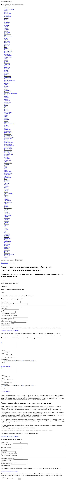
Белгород (6, 29)
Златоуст (6, 257)
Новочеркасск (8, 144)
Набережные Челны (9, 123)
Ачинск (6, 12)
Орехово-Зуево (8, 163)
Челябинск (7, 42)
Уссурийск (7, 235)
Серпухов (6, 199)
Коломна (6, 92)
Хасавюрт (6, 68)
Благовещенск (8, 36)
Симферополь (8, 208)
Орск (5, 166)
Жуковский (7, 255)
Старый (6, 212)
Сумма (3, 302)
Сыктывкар (7, 218)
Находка (6, 125)
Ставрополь (7, 213)
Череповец (7, 44)
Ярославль (7, 253)
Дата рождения (5, 313)
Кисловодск (7, 90)
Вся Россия (7, 250)
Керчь (5, 87)
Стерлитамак (7, 215)
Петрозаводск (7, 174)
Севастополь (7, 200)
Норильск (6, 141)
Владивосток (7, 241)
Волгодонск (7, 242)
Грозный (6, 65)
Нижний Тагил (8, 138)
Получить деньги (5, 325)
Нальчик (6, 126)
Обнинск (6, 157)
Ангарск (6, 15)
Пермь (5, 170)
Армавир (6, 18)
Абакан (6, 10)
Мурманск (7, 119)
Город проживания (6, 321)
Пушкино (6, 180)
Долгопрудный (8, 51)
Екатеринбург (8, 55)
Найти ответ (19, 260)
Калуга (6, 79)
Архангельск (7, 16)
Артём (5, 19)
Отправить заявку (5, 366)
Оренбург (6, 164)
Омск (5, 161)
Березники (7, 32)
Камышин (6, 81)
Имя (2, 308)
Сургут (6, 216)
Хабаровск (7, 67)
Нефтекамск (7, 129)
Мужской (7, 315)
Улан (5, 232)
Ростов (6, 184)
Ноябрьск (6, 155)
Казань (6, 84)
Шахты (6, 205)
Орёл (5, 167)
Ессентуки (7, 63)
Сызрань (6, 219)
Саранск (6, 195)
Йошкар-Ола (7, 76)
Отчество (4, 310)
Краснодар (7, 100)
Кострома (6, 97)
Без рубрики (7, 34)
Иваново (6, 73)
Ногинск (6, 139)
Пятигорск (7, 182)
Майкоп (6, 115)
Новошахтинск (8, 151)
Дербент (6, 48)
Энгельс (6, 61)
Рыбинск (6, 189)
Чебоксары (7, 41)
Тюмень (6, 229)
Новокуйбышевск (9, 145)
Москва (6, 118)
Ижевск (6, 74)
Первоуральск (8, 171)
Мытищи (6, 122)
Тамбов (6, 222)
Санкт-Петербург (8, 193)
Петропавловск (8, 173)
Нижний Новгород (9, 137)
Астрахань (7, 22)
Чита (5, 47)
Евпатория (7, 64)
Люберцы (6, 110)
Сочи (5, 211)
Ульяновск (7, 234)
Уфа (5, 231)
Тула (5, 226)
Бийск (5, 35)
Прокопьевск (7, 177)
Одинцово (7, 158)
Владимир (6, 240)
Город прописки (6, 323)
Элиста (6, 60)
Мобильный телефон (7, 318)
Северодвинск (8, 202)
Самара (6, 192)
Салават (6, 190)
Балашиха (6, 25)
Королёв (6, 96)
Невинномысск (8, 132)
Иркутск (6, 71)
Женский (14, 315)
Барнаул (6, 26)
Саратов (6, 196)
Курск (5, 106)
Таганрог (6, 221)
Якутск (6, 251)
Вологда (6, 245)
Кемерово (6, 86)
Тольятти (6, 224)
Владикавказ (7, 238)
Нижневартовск (8, 135)
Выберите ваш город (6, 1)
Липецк (6, 109)
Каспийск (6, 83)
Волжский (7, 247)
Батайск (6, 28)
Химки (6, 70)
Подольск (6, 176)
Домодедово (7, 52)
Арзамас (6, 21)
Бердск (6, 31)
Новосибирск (7, 153)
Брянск (6, 39)
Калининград (7, 77)
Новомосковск (8, 148)
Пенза (5, 168)
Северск (6, 203)
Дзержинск (7, 54)
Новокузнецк (7, 147)
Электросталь (7, 57)
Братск (6, 38)
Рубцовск (6, 186)
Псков (5, 179)
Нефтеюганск (7, 131)
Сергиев (6, 197)
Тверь (5, 228)
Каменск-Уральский (9, 80)
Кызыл (6, 108)
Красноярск (7, 103)
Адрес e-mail (4, 320)
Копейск (6, 94)
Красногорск (7, 102)
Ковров (6, 99)
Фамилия (4, 307)
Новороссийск (8, 150)
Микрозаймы (4, 263)
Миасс (5, 116)
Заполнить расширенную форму (9, 330)
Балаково (6, 23)
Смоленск (6, 209)
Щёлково (6, 206)
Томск (5, 225)
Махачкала (7, 113)
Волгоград (7, 244)
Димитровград (8, 50)
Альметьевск (7, 13)
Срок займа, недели (6, 303)
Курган (6, 105)
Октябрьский (7, 160)
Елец (5, 58)
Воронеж (6, 248)
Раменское (7, 183)
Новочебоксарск (8, 142)
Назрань (6, 128)
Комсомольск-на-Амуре (10, 93)
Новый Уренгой (8, 154)
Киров (5, 89)
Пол (2, 315)
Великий (6, 237)
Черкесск (6, 45)
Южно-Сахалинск (9, 254)
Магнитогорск (8, 112)
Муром (6, 121)
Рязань (5, 187)
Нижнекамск (7, 134)
